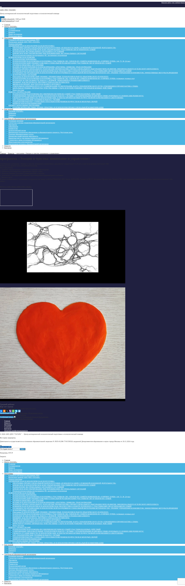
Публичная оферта (15, 472)
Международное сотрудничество (21, 577)
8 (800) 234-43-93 (8, 19)
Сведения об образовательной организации (20, 554)
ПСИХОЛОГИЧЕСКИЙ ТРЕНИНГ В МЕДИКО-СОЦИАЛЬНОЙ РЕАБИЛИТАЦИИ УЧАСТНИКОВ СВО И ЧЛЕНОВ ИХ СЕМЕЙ (62, 499)
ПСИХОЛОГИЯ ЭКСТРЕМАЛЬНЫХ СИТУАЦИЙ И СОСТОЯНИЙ (38, 487)
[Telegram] (19, 411)
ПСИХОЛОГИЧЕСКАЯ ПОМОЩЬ (22, 493)
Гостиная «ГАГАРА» (16, 547)
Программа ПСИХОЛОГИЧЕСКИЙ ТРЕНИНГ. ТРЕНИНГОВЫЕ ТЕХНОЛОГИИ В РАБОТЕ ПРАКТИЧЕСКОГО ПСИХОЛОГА (60, 512)
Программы (8, 474)
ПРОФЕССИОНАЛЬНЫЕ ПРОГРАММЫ (24, 541)
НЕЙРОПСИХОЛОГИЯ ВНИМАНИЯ (27, 539)
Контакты (7, 583)
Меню (2, 17)
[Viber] (10, 411)
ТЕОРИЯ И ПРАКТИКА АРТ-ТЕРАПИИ (28, 500)
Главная (7, 460)
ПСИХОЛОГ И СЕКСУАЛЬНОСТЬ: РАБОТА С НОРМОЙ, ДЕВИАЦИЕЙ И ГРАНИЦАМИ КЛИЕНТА (51, 516)
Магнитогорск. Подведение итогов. (13, 415)
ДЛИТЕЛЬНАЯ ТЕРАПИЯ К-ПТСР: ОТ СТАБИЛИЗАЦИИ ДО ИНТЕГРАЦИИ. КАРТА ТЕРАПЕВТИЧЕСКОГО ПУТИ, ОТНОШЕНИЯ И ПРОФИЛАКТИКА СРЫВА (75, 522)
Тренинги (12, 550)
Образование (13, 562)
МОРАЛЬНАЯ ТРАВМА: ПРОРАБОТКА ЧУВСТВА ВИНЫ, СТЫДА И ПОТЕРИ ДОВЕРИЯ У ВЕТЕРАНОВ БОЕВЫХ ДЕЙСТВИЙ (62, 524)
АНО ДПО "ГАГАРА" (8, 10)
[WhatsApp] (13, 411)
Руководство (13, 564)
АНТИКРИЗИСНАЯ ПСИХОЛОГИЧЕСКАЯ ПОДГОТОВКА (31, 481)
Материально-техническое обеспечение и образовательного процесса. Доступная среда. (41, 568)
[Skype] (16, 411)
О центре (12, 464)
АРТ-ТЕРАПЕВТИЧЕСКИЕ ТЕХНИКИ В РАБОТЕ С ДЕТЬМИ (36, 535)
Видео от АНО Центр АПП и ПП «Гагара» (16, 187)
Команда (12, 468)
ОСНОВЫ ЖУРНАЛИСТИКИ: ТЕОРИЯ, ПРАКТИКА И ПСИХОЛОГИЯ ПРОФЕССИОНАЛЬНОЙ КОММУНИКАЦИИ (58, 543)
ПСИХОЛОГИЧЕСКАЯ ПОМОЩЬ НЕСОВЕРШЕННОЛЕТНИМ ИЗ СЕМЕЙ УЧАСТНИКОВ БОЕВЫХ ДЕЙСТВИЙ (57, 529)
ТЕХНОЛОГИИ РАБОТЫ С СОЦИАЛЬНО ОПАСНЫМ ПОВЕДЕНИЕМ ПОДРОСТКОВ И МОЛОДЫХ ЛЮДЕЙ (55, 537)
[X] (7, 411)
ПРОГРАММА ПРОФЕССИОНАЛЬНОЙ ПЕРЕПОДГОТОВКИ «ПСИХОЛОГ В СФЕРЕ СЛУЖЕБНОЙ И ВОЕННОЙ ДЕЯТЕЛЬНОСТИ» (64, 483)
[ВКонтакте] (1, 411)
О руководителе (14, 466)
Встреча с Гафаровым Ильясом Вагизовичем (16, 419)
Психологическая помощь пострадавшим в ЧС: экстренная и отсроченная (40, 491)
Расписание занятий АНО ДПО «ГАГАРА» (24, 477)
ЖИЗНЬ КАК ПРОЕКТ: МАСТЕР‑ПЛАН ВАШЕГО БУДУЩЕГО (37, 520)
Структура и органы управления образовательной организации (32, 558)
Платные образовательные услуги (21, 570)
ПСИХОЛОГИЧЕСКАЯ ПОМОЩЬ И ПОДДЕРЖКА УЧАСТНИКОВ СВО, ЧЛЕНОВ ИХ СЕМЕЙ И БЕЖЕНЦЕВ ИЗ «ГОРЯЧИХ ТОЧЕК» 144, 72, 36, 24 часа (71, 497)
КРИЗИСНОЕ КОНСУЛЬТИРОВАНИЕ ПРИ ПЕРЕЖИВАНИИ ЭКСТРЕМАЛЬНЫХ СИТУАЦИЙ (49, 489)
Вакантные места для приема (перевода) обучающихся (28, 574)
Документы (13, 560)
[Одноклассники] (4, 411)
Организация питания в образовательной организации (29, 579)
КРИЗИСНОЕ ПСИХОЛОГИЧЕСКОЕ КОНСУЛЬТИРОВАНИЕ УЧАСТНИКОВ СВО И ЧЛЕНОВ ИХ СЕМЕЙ (54, 485)
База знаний (8, 545)
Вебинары (12, 549)
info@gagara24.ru (8, 21)
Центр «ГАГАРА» (10, 462)
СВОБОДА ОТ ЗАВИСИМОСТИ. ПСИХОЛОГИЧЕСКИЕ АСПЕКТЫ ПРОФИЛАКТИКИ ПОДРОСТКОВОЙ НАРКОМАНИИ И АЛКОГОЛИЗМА (68, 533)
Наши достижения (15, 470)
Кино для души (18, 525)
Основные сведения (16, 556)
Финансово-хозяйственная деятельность (24, 572)
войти (11, 409)
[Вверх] (1, 445)
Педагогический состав (17, 566)
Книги (11, 552)
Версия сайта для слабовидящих (173, 3)
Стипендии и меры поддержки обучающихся (25, 575)
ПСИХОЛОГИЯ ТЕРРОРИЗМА (25, 495)
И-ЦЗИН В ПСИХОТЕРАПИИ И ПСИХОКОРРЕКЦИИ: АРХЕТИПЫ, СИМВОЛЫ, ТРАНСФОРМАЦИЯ (52, 502)
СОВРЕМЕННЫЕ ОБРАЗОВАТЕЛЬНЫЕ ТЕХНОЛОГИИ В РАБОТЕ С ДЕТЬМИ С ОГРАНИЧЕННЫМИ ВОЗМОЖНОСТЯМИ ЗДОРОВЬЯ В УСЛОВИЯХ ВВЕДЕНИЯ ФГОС (78, 531)
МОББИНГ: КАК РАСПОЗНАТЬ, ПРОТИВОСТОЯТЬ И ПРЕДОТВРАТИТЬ (41, 518)
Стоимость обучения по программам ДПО (24, 475)
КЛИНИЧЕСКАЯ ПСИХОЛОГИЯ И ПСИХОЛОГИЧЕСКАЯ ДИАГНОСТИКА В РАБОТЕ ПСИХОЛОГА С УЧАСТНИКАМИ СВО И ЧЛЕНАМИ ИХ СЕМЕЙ (72, 506)
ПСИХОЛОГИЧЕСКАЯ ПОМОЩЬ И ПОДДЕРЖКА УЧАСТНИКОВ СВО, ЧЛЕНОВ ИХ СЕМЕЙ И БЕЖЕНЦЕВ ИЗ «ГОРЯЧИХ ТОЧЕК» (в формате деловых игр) (74, 514)
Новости (7, 581)
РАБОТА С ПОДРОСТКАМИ (20, 527)
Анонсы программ (15, 479)
